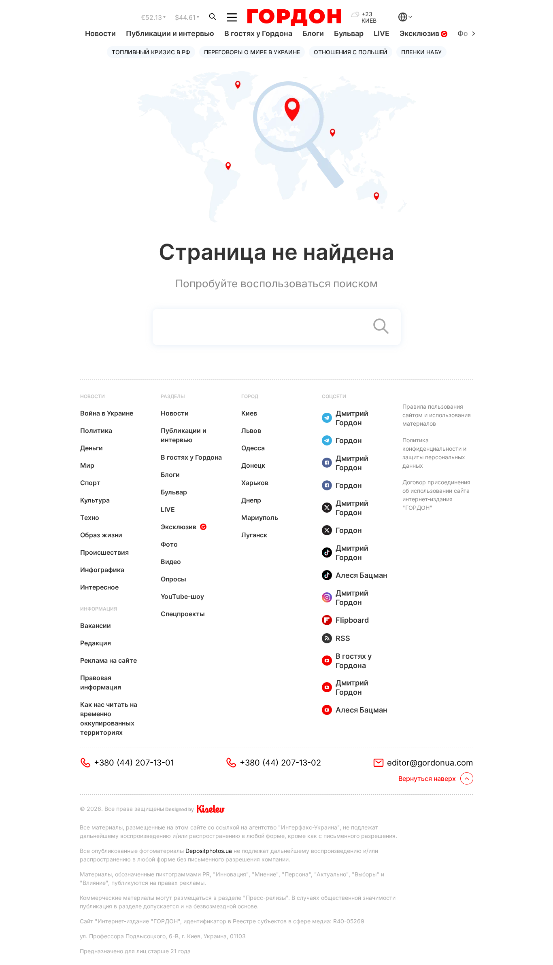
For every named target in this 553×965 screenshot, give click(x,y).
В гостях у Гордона (258, 33)
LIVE (381, 33)
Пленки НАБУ (421, 52)
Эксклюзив (420, 33)
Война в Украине (106, 413)
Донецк (253, 465)
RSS (343, 638)
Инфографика (102, 570)
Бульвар (349, 33)
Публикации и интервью (170, 33)
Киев (249, 413)
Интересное (99, 587)
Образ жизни (101, 535)
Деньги (91, 448)
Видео (171, 562)
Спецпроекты (183, 614)
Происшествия (104, 552)
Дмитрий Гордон (352, 418)
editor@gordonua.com (430, 763)
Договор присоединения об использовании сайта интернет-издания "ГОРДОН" (436, 495)
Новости (100, 33)
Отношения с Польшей (350, 52)
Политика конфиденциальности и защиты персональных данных (434, 453)
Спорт (90, 483)
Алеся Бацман (361, 575)
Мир (87, 465)
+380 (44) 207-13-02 (280, 763)
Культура (95, 500)
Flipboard (352, 620)
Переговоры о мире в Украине (252, 52)
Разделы (173, 396)
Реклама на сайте (108, 660)
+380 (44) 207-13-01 (134, 763)
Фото (169, 544)
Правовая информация (100, 682)
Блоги (313, 33)
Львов (251, 430)
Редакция (95, 643)
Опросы (173, 579)
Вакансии (95, 625)
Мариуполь (259, 517)
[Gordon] (294, 17)
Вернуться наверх (427, 778)
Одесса (253, 448)
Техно (89, 517)
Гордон (349, 440)
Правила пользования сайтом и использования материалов (436, 415)
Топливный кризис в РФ (151, 52)
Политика (96, 430)
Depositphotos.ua (208, 850)
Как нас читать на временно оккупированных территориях (108, 718)
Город (249, 396)
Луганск (254, 535)
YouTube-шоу (182, 596)
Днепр (251, 500)
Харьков (254, 483)
